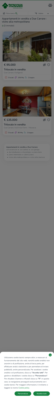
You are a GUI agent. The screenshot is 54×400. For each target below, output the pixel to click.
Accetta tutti (42, 393)
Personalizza (23, 393)
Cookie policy (23, 388)
